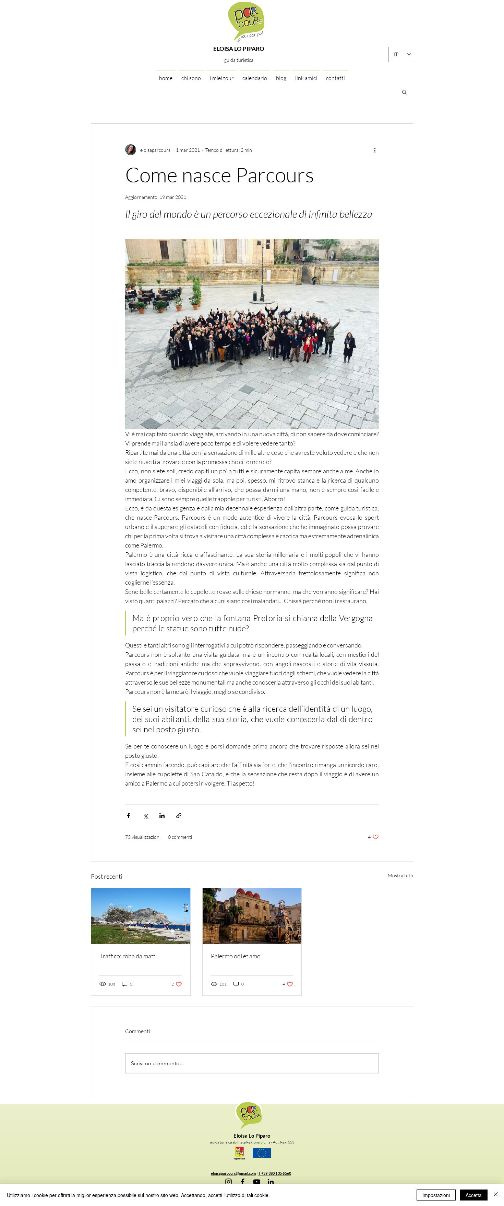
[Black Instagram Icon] (228, 1181)
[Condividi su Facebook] (128, 815)
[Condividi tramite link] (179, 815)
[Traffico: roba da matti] (140, 916)
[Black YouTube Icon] (256, 1181)
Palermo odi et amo (236, 956)
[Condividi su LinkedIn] (162, 815)
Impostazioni (436, 1195)
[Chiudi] (496, 1195)
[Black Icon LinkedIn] (270, 1181)
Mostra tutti (400, 875)
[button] (404, 91)
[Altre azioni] (375, 150)
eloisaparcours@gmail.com (233, 1173)
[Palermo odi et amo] (252, 916)
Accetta (474, 1195)
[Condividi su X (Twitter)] (145, 815)
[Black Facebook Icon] (242, 1181)
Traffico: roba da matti (128, 956)
